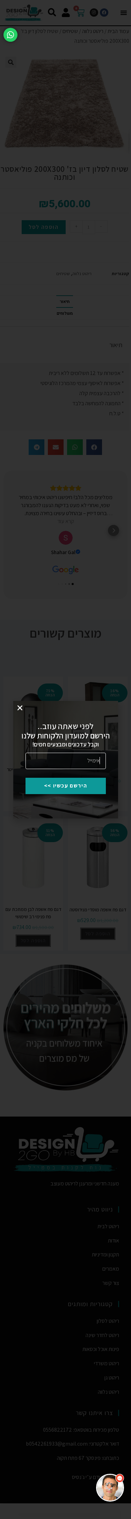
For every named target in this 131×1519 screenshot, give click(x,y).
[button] (19, 707)
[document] (65, 759)
